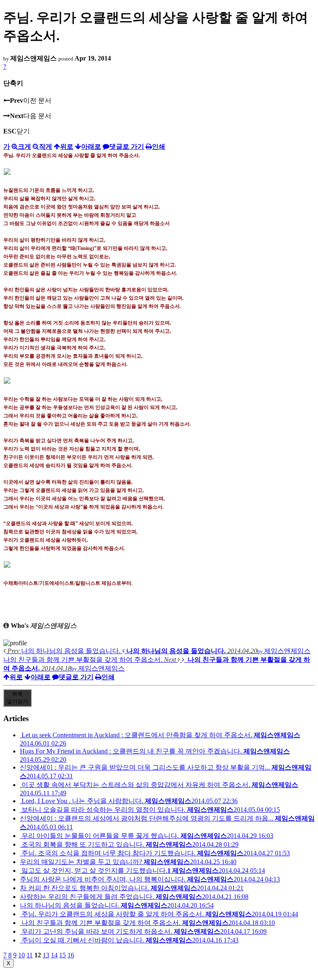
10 (21, 955)
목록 (17, 698)
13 (46, 955)
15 (62, 955)
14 (54, 955)
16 (70, 955)
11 (29, 955)
